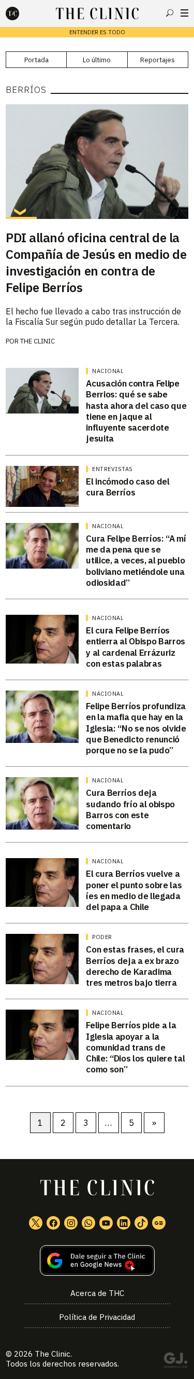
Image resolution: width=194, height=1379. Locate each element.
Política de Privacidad (97, 1317)
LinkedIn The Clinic (123, 1223)
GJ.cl (175, 1362)
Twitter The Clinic (35, 1223)
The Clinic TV (106, 1223)
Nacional (108, 371)
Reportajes (157, 60)
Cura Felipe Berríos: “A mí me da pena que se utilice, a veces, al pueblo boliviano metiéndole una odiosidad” (136, 560)
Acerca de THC (97, 1293)
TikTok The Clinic (141, 1223)
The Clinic (52, 1354)
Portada (36, 60)
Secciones (184, 13)
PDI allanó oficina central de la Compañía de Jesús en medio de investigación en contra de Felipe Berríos (96, 262)
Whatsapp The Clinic (88, 1223)
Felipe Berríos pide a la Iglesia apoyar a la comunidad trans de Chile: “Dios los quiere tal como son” (135, 1047)
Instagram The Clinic (71, 1223)
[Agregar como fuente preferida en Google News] (97, 1260)
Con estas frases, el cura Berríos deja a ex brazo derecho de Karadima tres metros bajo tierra (135, 966)
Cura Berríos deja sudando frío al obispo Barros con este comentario (130, 809)
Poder (102, 937)
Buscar (169, 13)
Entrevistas (112, 469)
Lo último (97, 60)
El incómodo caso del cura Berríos (127, 487)
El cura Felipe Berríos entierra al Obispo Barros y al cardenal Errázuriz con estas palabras (135, 647)
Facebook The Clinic (53, 1223)
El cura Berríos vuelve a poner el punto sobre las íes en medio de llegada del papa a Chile (134, 890)
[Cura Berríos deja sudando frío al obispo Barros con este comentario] (42, 803)
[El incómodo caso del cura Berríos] (42, 486)
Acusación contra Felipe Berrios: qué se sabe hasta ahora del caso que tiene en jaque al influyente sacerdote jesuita (136, 411)
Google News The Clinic (159, 1223)
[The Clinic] (21, 13)
